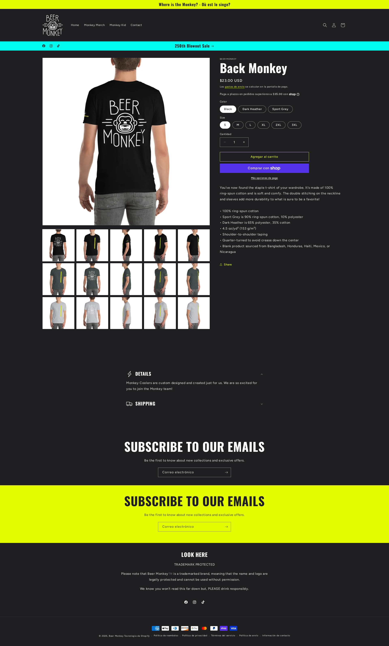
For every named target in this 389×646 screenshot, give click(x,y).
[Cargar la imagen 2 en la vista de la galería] (92, 245)
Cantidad (225, 134)
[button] (325, 25)
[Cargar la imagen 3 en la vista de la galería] (126, 245)
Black (228, 109)
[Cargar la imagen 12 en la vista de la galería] (92, 313)
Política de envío (248, 635)
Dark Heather (252, 109)
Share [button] (228, 264)
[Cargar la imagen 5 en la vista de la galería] (194, 245)
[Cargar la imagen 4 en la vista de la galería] (160, 245)
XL (263, 125)
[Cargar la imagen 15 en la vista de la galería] (194, 313)
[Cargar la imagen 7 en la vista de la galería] (92, 279)
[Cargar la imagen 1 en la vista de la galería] (58, 245)
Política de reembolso (166, 635)
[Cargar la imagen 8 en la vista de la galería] (126, 279)
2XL (278, 125)
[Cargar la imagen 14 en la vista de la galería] (160, 313)
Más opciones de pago (264, 178)
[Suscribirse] (226, 472)
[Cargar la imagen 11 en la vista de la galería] (58, 313)
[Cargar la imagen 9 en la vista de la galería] (160, 279)
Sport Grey (280, 109)
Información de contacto (276, 635)
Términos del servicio (223, 635)
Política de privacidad (194, 635)
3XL (294, 125)
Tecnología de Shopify (137, 636)
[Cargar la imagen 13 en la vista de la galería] (126, 313)
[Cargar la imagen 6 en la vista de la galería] (58, 279)
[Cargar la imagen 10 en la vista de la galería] (194, 279)
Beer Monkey (116, 636)
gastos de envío (235, 86)
